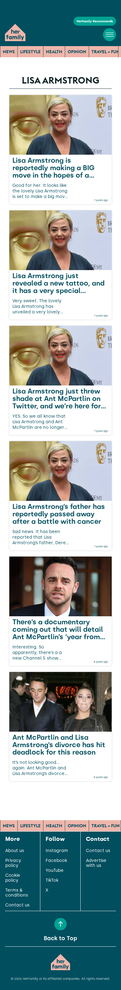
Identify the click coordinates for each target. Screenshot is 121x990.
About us (14, 850)
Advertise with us (96, 863)
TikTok (52, 880)
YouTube (55, 870)
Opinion (77, 51)
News (9, 51)
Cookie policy (12, 878)
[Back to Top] (60, 924)
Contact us (17, 905)
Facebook (56, 860)
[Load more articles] (60, 795)
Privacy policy (13, 863)
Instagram (57, 850)
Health (54, 51)
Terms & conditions (16, 893)
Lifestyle (30, 51)
